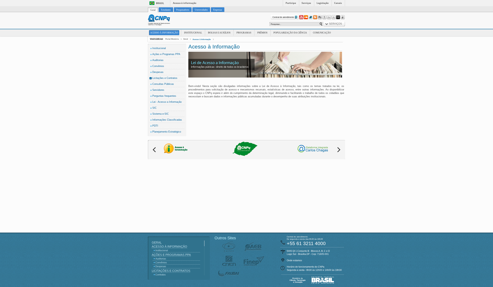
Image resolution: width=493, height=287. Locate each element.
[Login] (343, 17)
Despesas (157, 72)
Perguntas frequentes (164, 95)
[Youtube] (301, 17)
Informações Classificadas (167, 119)
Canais (338, 3)
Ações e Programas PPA (166, 54)
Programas (243, 32)
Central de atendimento (283, 17)
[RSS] (315, 17)
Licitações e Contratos (164, 78)
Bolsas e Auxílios (219, 32)
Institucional (193, 32)
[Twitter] (310, 17)
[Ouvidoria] (320, 17)
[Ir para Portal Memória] (163, 20)
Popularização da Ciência (290, 32)
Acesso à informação (184, 3)
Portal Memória (172, 39)
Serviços (306, 3)
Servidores (158, 89)
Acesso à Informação (164, 32)
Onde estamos (294, 260)
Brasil (160, 3)
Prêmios (262, 32)
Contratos (160, 274)
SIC (154, 107)
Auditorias (157, 60)
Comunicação (322, 32)
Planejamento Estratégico (166, 131)
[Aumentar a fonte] (329, 17)
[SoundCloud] (306, 17)
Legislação (323, 3)
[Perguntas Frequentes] (324, 17)
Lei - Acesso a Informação (167, 101)
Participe (291, 3)
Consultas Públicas (163, 84)
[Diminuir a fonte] (333, 17)
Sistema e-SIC (160, 113)
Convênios (158, 66)
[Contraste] (338, 17)
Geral (185, 39)
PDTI (155, 125)
